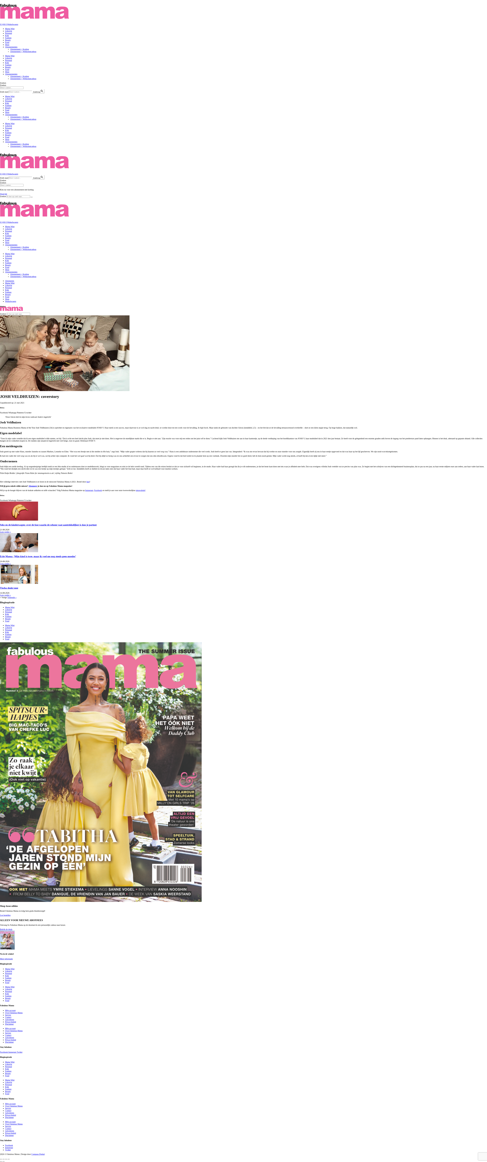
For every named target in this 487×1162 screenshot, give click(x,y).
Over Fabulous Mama (14, 1013)
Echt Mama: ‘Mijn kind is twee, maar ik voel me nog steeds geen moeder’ (38, 556)
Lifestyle (8, 31)
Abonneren (9, 281)
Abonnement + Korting (19, 49)
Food (7, 42)
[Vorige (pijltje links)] (1, 1161)
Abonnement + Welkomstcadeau (23, 51)
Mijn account (10, 1010)
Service (8, 1015)
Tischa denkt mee (9, 588)
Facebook (98, 490)
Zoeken (3, 83)
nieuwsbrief (140, 490)
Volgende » (11, 597)
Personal (8, 33)
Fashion (8, 38)
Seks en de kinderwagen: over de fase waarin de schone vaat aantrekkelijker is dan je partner (48, 525)
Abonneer (33, 486)
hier (88, 482)
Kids (7, 35)
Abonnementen (11, 47)
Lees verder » (5, 532)
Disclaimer (9, 1024)
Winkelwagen (10, 301)
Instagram (89, 490)
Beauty (8, 40)
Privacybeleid (10, 1022)
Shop (7, 45)
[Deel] (6, 1159)
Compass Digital (38, 1154)
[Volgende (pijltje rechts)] (4, 1161)
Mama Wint (9, 29)
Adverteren (9, 1020)
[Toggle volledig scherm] (4, 1159)
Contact (8, 1017)
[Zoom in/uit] (1, 1159)
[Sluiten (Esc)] (9, 1159)
